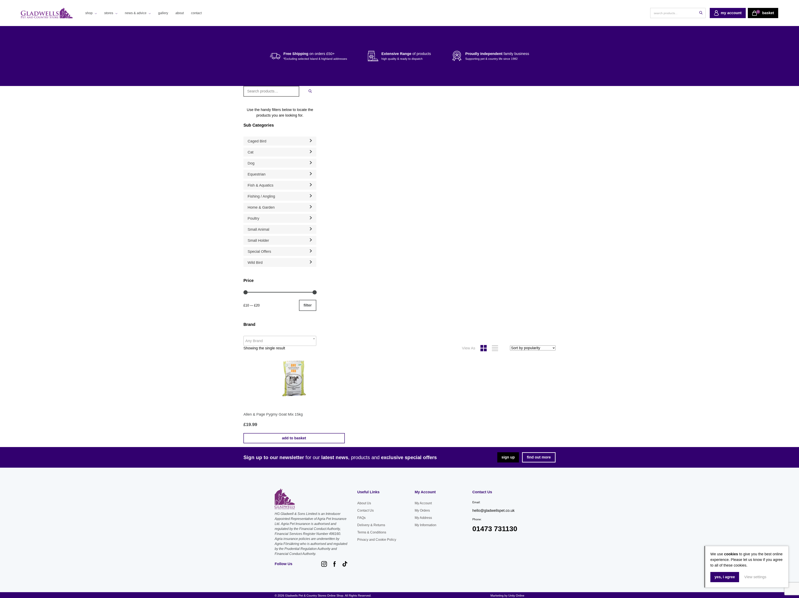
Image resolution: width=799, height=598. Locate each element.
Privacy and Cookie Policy (376, 539)
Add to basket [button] (294, 438)
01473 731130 (494, 528)
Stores (108, 13)
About (179, 13)
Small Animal (258, 229)
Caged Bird (257, 141)
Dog (251, 163)
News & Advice (135, 13)
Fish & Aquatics (260, 185)
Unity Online (516, 595)
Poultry (253, 218)
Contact (196, 13)
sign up (508, 457)
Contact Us (365, 510)
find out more (539, 457)
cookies (731, 554)
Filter (308, 305)
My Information (425, 525)
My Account (423, 503)
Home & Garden (261, 207)
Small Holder (258, 240)
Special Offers (259, 251)
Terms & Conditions (371, 532)
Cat (250, 152)
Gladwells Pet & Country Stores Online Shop (47, 13)
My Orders (422, 510)
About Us (364, 503)
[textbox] (280, 341)
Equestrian (257, 174)
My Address (423, 518)
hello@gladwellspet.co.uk (493, 510)
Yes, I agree (725, 577)
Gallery (163, 13)
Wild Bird (255, 262)
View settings (755, 577)
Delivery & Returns (371, 525)
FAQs (361, 518)
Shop (89, 13)
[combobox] (279, 341)
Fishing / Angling (261, 196)
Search (310, 91)
